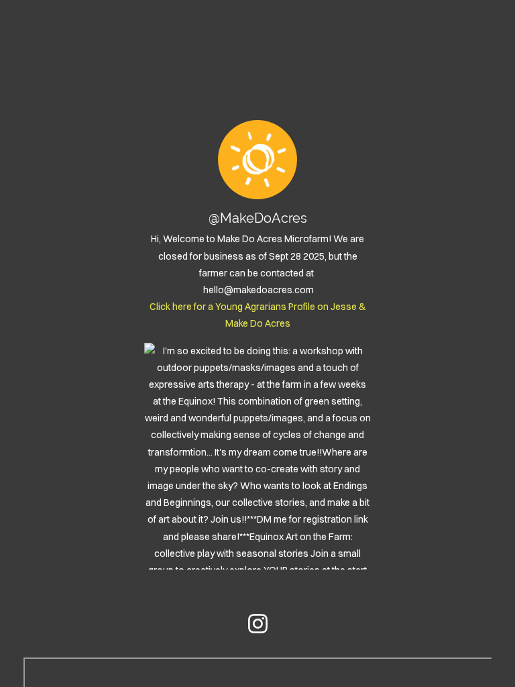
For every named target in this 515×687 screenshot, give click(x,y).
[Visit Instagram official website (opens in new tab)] (258, 624)
